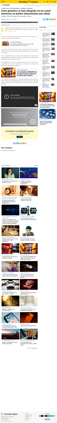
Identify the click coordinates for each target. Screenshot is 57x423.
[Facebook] (43, 19)
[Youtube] (47, 1)
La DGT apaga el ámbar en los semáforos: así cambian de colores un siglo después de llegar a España (46, 80)
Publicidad (26, 417)
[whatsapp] (52, 416)
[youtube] (44, 416)
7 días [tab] (45, 30)
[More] (55, 19)
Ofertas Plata (32, 122)
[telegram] (50, 416)
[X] (45, 1)
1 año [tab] (52, 30)
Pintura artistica (23, 124)
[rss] (54, 416)
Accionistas (27, 419)
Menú (3, 1)
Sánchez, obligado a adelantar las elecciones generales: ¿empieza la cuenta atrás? (46, 44)
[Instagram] (51, 1)
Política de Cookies (28, 416)
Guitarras (5, 124)
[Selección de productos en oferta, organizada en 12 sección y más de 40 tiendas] (19, 110)
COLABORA (20, 136)
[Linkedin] (47, 19)
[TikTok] (49, 1)
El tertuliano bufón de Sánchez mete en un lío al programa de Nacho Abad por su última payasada (46, 68)
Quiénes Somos (27, 418)
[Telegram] (51, 19)
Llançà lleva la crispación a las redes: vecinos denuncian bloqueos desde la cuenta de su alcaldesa (46, 85)
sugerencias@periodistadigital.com (6, 421)
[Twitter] (45, 19)
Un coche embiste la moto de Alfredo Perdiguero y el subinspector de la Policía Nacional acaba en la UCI (46, 62)
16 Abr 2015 (11, 19)
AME (55, 1)
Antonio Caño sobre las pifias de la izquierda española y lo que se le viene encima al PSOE (46, 40)
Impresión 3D (10, 124)
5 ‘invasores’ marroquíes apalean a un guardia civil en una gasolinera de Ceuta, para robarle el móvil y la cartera (46, 74)
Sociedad (6, 5)
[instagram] (48, 416)
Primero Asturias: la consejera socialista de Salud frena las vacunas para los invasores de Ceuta (46, 49)
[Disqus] (19, 366)
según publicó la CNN (10, 31)
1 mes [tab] (48, 30)
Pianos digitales (16, 124)
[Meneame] (53, 19)
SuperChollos (32, 119)
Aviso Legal (27, 413)
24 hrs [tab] (41, 30)
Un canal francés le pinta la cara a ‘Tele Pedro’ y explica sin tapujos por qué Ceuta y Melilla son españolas (46, 34)
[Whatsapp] (49, 19)
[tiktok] (46, 416)
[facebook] (40, 416)
